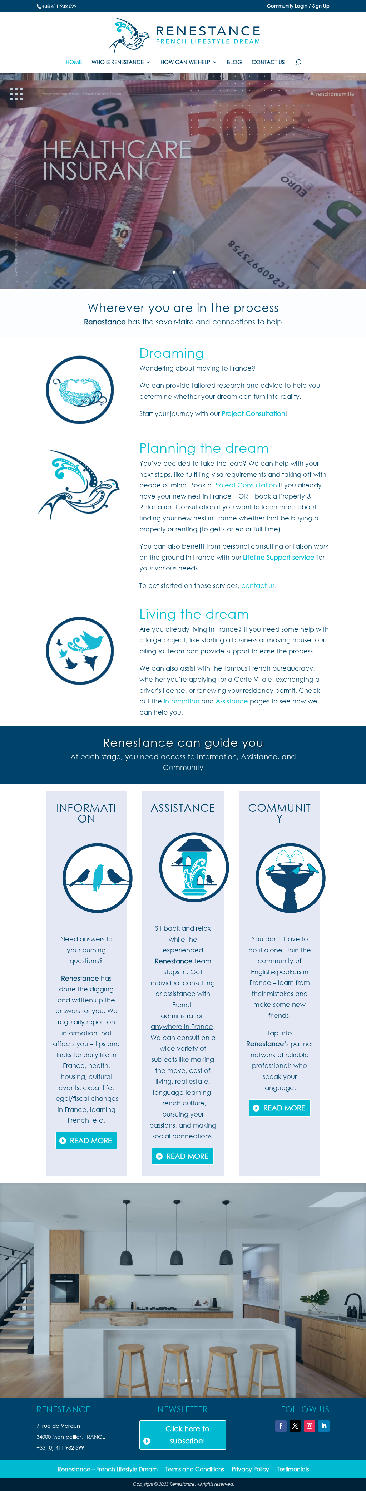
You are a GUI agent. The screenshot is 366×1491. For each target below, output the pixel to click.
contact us (258, 585)
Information (182, 701)
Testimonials (293, 1470)
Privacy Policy (250, 1470)
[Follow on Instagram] (309, 1426)
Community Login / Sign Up (298, 6)
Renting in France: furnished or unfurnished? (183, 1237)
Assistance (233, 701)
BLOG (234, 62)
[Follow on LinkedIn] (324, 1426)
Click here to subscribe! (187, 1434)
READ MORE (91, 1140)
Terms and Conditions (194, 1470)
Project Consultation (253, 413)
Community (279, 813)
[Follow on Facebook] (281, 1426)
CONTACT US (268, 62)
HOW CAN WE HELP (185, 62)
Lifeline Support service (279, 557)
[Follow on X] (295, 1426)
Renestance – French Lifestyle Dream (108, 1470)
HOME (74, 62)
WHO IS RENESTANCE (118, 62)
